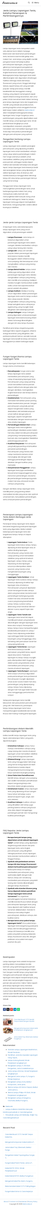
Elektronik (9, 1106)
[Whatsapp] (18, 1009)
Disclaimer (23, 1201)
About (6, 1201)
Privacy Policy (32, 1201)
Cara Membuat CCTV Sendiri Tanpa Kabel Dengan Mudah (24, 1020)
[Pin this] (11, 1009)
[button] (29, 2)
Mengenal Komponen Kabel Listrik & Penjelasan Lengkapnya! (26, 1029)
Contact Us (13, 1201)
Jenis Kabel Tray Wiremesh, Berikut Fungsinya (26, 1038)
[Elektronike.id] (9, 2)
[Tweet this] (7, 1009)
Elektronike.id (29, 110)
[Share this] (4, 1009)
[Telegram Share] (14, 1009)
